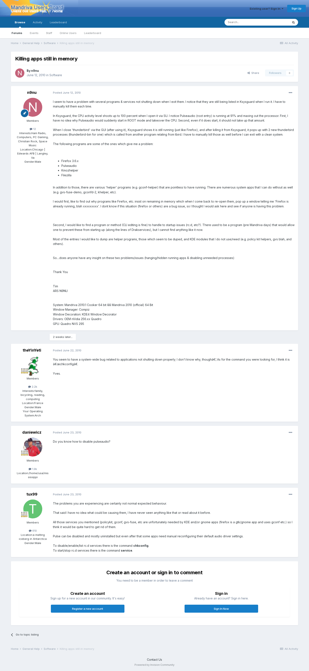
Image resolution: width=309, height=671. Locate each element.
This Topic (276, 22)
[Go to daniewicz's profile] (32, 447)
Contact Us (154, 659)
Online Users (68, 33)
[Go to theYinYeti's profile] (32, 365)
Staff (49, 33)
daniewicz (31, 432)
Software (55, 75)
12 (34, 129)
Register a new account (87, 608)
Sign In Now (221, 608)
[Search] (293, 22)
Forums (17, 33)
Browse (20, 22)
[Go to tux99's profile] (32, 509)
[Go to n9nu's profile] (19, 73)
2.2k (34, 386)
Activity (37, 22)
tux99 (31, 494)
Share (254, 73)
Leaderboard (92, 33)
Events (34, 33)
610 (34, 530)
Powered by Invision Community (154, 664)
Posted (67, 92)
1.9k (34, 469)
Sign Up (296, 8)
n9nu (35, 70)
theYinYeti (32, 350)
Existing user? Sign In (266, 8)
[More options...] (290, 92)
